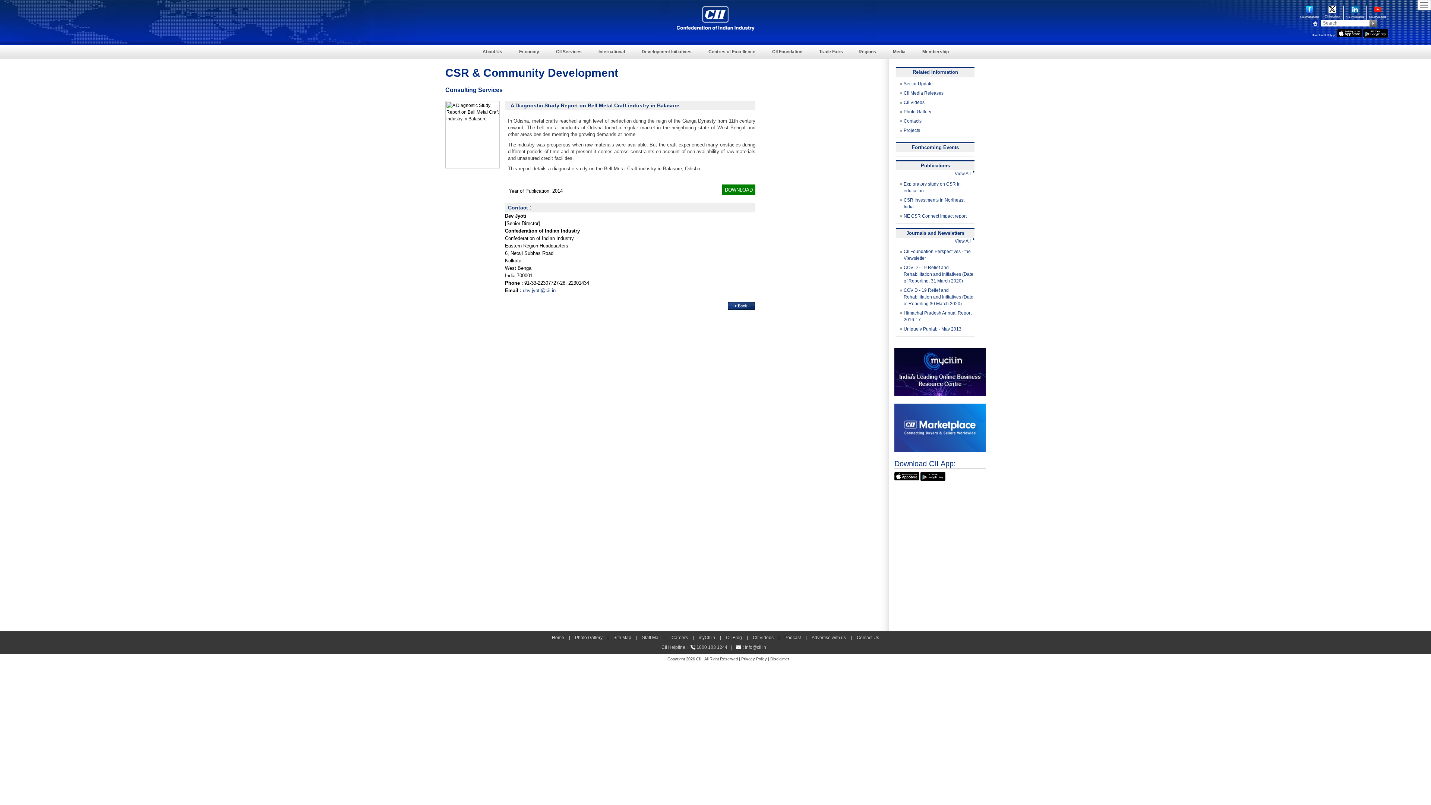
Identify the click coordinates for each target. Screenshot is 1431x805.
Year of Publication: (530, 191)
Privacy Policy (754, 659)
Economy (529, 51)
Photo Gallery (917, 111)
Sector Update (918, 83)
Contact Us (868, 637)
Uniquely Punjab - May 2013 (932, 329)
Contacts (913, 121)
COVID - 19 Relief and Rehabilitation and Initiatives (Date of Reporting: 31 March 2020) (938, 274)
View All (964, 173)
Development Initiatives (667, 51)
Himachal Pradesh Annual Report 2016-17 (938, 316)
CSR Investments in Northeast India (934, 203)
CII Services (569, 51)
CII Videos (914, 102)
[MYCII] (940, 351)
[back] (741, 306)
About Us (492, 51)
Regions (867, 51)
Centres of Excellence (731, 51)
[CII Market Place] (940, 407)
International (611, 51)
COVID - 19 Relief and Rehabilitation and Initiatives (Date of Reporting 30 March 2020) (938, 297)
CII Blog (734, 637)
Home (558, 637)
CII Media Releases (924, 93)
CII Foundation (787, 51)
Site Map (622, 637)
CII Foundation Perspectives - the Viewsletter (937, 255)
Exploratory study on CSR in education (932, 187)
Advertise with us (829, 637)
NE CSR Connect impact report (935, 216)
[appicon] (1349, 32)
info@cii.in (755, 647)
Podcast (792, 637)
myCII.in (707, 637)
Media (899, 51)
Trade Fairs (831, 51)
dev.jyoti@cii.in (539, 290)
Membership (935, 51)
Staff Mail (651, 637)
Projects (912, 130)
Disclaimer (779, 659)
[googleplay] (1375, 32)
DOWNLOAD (739, 190)
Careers (680, 637)
